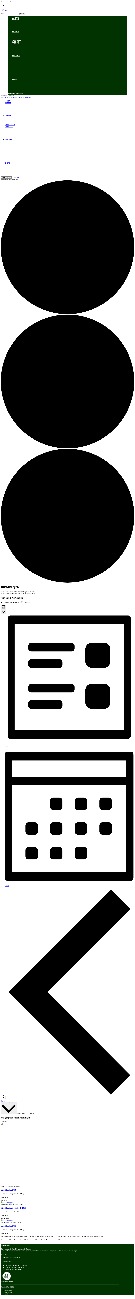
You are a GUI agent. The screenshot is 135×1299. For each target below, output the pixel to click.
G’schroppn (17, 41)
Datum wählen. (22, 1113)
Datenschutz (8, 1292)
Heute (3, 1101)
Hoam (16, 17)
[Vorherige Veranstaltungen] (69, 1095)
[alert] (67, 592)
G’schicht (16, 43)
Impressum (8, 1290)
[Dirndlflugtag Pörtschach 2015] (7, 1202)
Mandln (15, 32)
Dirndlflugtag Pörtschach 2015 (13, 1208)
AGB (6, 1294)
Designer (16, 56)
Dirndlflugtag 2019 (8, 1190)
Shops (14, 79)
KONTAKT (5, 1254)
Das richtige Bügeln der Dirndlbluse (16, 1265)
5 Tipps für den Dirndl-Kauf (13, 1269)
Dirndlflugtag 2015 (8, 1226)
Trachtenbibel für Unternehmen (10, 1257)
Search (22, 13)
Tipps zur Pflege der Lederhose (14, 1267)
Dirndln (15, 19)
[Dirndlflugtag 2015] (7, 1220)
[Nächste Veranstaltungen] (5, 1097)
